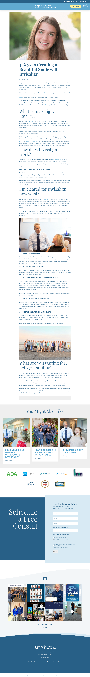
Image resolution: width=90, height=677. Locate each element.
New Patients (47, 662)
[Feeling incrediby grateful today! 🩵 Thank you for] (72, 593)
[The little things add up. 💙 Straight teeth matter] (54, 593)
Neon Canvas (76, 675)
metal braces (67, 173)
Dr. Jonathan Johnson (27, 95)
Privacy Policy (39, 675)
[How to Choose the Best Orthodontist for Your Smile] (45, 432)
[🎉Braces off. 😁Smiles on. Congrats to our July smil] (36, 593)
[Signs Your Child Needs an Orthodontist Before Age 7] (16, 432)
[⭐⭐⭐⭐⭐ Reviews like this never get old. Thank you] (54, 611)
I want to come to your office (60, 537)
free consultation (57, 159)
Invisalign (48, 105)
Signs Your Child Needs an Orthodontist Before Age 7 (14, 453)
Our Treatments (57, 662)
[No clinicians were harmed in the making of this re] (72, 611)
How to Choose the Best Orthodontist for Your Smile (45, 452)
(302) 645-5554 (83, 1)
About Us (39, 662)
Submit (55, 551)
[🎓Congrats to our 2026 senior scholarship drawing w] (17, 611)
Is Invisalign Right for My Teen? (72, 451)
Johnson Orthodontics (45, 93)
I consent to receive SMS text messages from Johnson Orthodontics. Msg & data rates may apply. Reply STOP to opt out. (64, 545)
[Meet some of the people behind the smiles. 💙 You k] (17, 593)
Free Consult (76, 6)
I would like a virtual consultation (61, 539)
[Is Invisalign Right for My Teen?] (73, 432)
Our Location (69, 1)
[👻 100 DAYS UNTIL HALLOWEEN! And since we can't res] (36, 611)
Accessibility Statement (62, 675)
